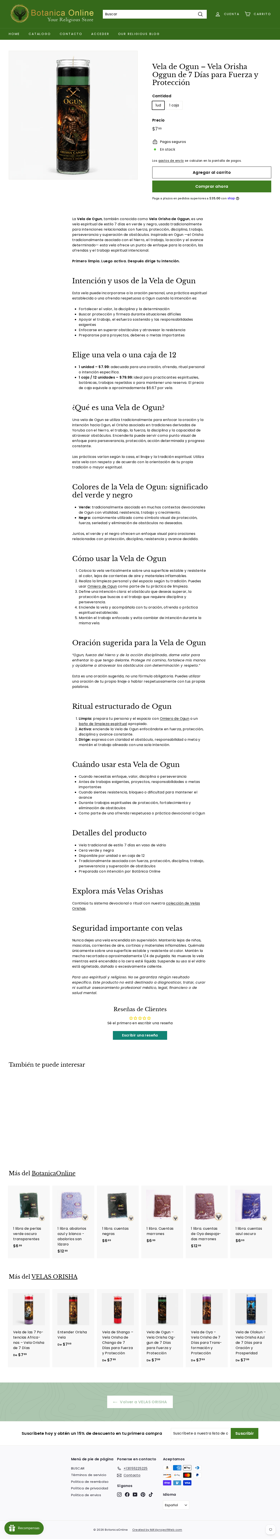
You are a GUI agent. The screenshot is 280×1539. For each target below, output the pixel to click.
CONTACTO (71, 34)
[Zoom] (73, 115)
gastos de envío (171, 161)
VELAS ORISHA (54, 1276)
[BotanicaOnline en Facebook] (127, 1494)
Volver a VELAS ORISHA (143, 1402)
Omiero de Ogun (102, 586)
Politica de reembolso (89, 1481)
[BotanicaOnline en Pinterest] (143, 1494)
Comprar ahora (211, 186)
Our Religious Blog (139, 34)
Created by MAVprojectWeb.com (157, 1530)
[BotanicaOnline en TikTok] (151, 1494)
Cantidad (161, 96)
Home (14, 34)
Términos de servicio (88, 1475)
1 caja (174, 105)
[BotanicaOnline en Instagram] (119, 1494)
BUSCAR (77, 1468)
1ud (158, 105)
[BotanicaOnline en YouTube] (135, 1494)
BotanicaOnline (53, 1173)
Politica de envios (86, 1495)
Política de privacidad (89, 1488)
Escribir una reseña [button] (140, 1035)
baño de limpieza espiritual (103, 723)
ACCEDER (100, 34)
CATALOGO (40, 34)
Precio (158, 120)
